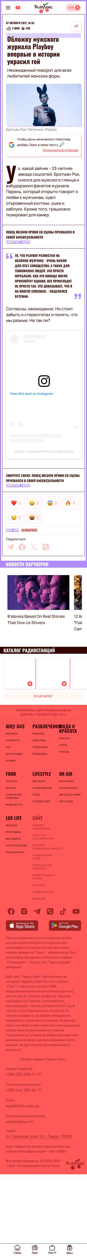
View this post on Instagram (31, 393)
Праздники (39, 753)
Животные (39, 740)
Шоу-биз (12, 530)
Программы (13, 832)
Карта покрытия (16, 845)
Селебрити (29, 530)
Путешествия (41, 801)
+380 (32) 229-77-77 (23, 1074)
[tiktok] (63, 911)
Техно (36, 794)
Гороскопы (39, 747)
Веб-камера (13, 838)
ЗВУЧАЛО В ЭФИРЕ (70, 794)
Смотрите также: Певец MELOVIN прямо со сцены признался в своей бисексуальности (43, 478)
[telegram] (10, 547)
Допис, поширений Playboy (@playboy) (44, 451)
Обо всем (38, 781)
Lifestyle (41, 773)
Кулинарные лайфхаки (14, 796)
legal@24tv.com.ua (22, 1105)
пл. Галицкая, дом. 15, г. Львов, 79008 (38, 1136)
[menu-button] (8, 7)
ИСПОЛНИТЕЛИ (68, 788)
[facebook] (22, 547)
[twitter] (34, 547)
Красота (64, 738)
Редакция (38, 898)
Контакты (38, 885)
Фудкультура (14, 804)
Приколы (38, 733)
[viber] (46, 547)
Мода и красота (68, 728)
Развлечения (43, 726)
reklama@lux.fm (20, 1121)
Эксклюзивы (14, 753)
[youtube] (76, 911)
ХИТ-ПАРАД (66, 801)
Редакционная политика (42, 867)
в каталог (43, 696)
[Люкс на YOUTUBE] (18, 7)
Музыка (11, 760)
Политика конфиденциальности (43, 847)
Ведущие (11, 825)
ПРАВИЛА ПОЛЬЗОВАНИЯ (41, 827)
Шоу (8, 747)
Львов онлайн (15, 852)
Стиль (63, 745)
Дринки (11, 788)
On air (65, 773)
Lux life (14, 818)
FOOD (11, 773)
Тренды (64, 751)
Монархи (12, 733)
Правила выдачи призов (43, 877)
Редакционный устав (42, 857)
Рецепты (11, 781)
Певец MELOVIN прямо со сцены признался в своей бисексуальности (40, 235)
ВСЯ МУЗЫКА (66, 781)
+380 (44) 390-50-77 (24, 1090)
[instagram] (24, 911)
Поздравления (42, 788)
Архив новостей (43, 891)
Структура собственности (43, 837)
